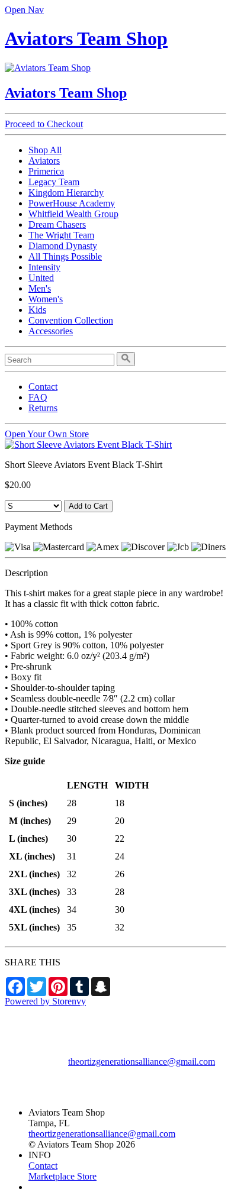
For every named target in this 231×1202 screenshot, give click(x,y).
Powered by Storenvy (45, 1001)
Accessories (50, 331)
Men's (39, 288)
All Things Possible (65, 256)
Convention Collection (70, 320)
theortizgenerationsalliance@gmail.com (141, 1061)
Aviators (44, 161)
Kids (37, 310)
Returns (42, 408)
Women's (45, 299)
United (41, 278)
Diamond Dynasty (62, 246)
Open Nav (24, 10)
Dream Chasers (57, 224)
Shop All (45, 150)
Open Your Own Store (47, 434)
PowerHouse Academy (71, 203)
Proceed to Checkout (44, 124)
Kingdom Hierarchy (66, 193)
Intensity (44, 267)
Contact (42, 387)
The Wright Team (61, 235)
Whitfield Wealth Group (73, 214)
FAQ (37, 397)
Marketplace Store (62, 1176)
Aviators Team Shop (86, 38)
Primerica (46, 171)
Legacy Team (53, 182)
